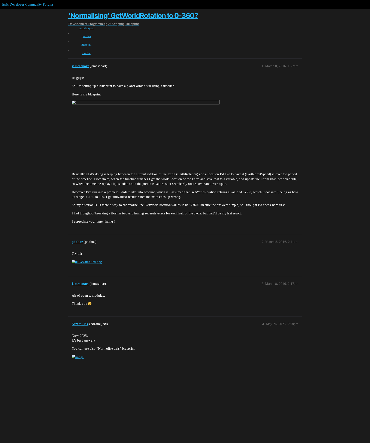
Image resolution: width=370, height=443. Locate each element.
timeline (86, 53)
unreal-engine (86, 28)
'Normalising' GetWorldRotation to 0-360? (133, 15)
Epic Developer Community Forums (28, 4)
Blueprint (86, 44)
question (86, 36)
